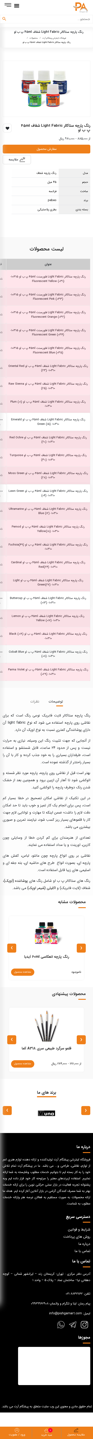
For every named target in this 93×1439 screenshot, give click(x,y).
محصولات (34, 38)
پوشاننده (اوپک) (16, 881)
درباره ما (84, 1244)
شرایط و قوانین (79, 1229)
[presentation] (81, 948)
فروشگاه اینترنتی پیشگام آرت (54, 38)
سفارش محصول (47, 148)
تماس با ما (82, 1251)
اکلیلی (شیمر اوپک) (41, 888)
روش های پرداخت (76, 1236)
